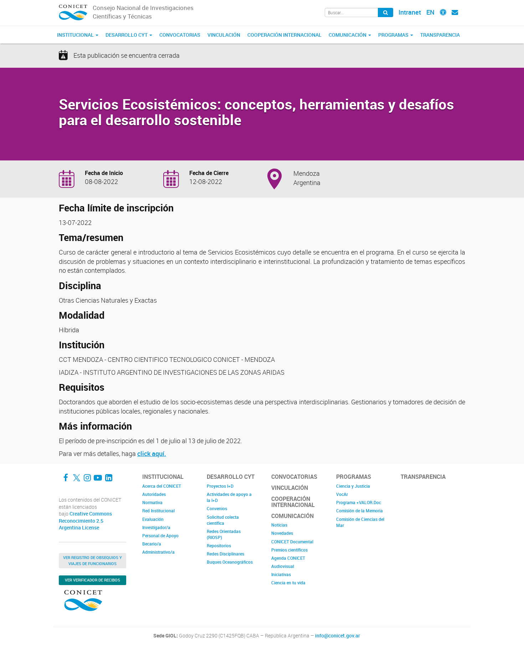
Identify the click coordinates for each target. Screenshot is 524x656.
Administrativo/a (158, 552)
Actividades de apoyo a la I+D (229, 497)
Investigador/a (156, 527)
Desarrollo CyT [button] (127, 34)
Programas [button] (394, 34)
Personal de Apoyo (160, 535)
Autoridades (154, 494)
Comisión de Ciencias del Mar (360, 522)
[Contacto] (455, 12)
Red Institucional (158, 510)
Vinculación (223, 34)
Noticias (279, 525)
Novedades (282, 533)
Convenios (217, 508)
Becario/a (151, 544)
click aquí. (151, 453)
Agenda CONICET (288, 558)
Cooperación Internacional (284, 34)
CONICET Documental (292, 541)
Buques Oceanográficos (230, 562)
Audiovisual (282, 566)
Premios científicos (289, 550)
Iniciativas (281, 574)
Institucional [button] (76, 34)
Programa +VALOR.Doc (358, 502)
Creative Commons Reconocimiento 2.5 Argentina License (85, 521)
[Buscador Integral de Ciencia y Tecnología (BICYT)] (385, 12)
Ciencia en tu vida (288, 582)
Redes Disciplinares (225, 554)
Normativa (152, 502)
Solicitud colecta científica (223, 520)
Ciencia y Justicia (353, 486)
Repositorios (219, 545)
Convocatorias (179, 34)
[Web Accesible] (443, 12)
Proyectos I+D (220, 486)
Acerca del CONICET (161, 486)
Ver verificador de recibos (92, 580)
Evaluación (153, 519)
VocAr (342, 494)
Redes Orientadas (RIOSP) (224, 534)
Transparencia (440, 34)
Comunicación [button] (348, 34)
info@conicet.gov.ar (337, 635)
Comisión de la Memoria (359, 510)
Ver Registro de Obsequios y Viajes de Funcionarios (92, 560)
